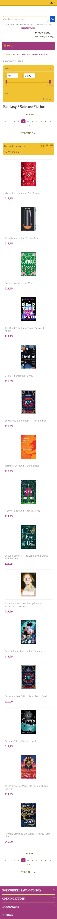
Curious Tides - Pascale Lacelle (21, 741)
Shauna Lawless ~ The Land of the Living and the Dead (26, 557)
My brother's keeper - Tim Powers (22, 193)
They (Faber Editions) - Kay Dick (21, 238)
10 (46, 121)
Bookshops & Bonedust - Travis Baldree (25, 420)
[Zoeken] (52, 19)
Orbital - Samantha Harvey (19, 376)
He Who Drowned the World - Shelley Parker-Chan (28, 835)
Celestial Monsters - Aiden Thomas (23, 651)
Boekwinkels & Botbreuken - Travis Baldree (27, 696)
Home (6, 54)
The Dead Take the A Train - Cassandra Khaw (25, 329)
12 (28, 126)
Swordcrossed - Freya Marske (20, 283)
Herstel (48, 99)
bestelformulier (28, 27)
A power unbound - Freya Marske (22, 510)
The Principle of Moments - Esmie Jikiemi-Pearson (27, 787)
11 (51, 121)
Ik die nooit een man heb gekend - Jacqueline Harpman (23, 605)
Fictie (16, 54)
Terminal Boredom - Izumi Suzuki (22, 465)
